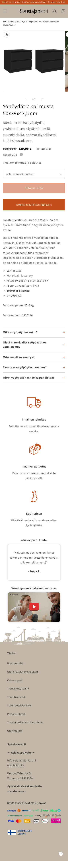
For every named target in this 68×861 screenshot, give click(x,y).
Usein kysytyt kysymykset (22, 671)
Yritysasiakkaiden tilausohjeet (25, 722)
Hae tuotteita (15, 663)
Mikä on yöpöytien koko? (20, 332)
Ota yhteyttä (14, 730)
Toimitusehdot (16, 697)
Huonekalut (13, 21)
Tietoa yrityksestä (18, 688)
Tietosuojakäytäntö (19, 705)
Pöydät (24, 21)
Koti (5, 21)
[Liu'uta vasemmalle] (26, 99)
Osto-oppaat (14, 680)
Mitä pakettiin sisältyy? (18, 357)
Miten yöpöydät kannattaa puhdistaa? (28, 377)
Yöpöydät (33, 21)
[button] (5, 11)
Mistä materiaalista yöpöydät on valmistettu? (25, 345)
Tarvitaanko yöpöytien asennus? (25, 367)
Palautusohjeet (16, 714)
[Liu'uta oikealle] (42, 99)
